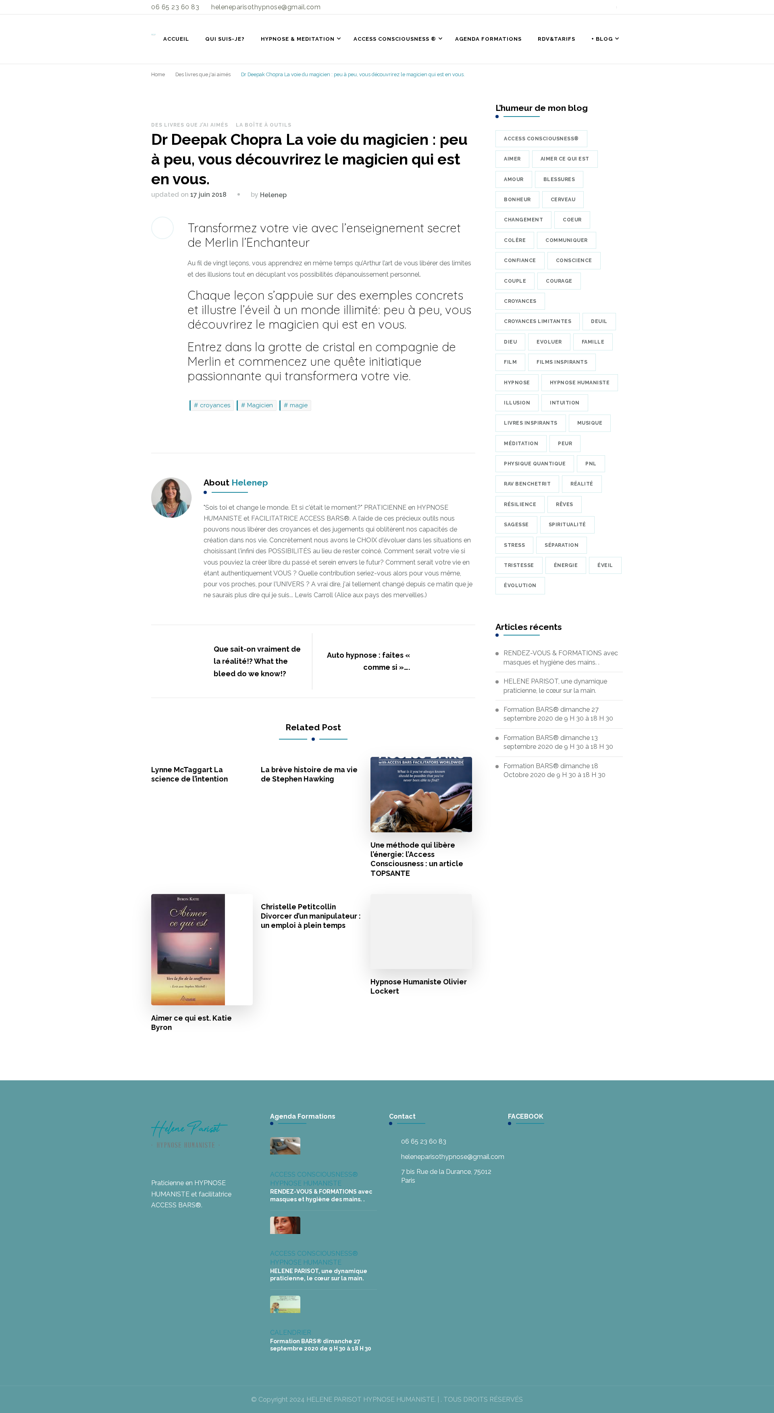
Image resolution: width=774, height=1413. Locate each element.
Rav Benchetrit (527, 484)
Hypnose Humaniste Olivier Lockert (418, 986)
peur (565, 443)
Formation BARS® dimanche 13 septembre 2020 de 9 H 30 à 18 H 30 (558, 742)
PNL (591, 464)
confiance (520, 260)
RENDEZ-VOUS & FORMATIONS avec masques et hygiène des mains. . (561, 657)
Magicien (260, 405)
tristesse (519, 565)
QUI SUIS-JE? (225, 39)
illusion (517, 403)
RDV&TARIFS (556, 39)
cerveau (563, 199)
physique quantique (535, 464)
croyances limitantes (537, 321)
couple (515, 281)
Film (510, 362)
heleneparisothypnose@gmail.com (452, 1157)
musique (590, 423)
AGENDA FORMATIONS (488, 39)
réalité (581, 484)
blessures (559, 179)
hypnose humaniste (580, 383)
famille (593, 342)
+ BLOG (602, 39)
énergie (566, 565)
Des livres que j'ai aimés (189, 125)
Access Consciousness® (541, 139)
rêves (564, 504)
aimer (512, 159)
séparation (561, 545)
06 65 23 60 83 (423, 1141)
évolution (520, 585)
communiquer (566, 240)
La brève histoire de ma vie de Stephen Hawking (309, 774)
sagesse (516, 524)
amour (514, 179)
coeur (572, 220)
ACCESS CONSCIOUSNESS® (314, 1174)
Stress (514, 545)
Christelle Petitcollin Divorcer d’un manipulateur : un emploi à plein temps (311, 915)
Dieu (510, 342)
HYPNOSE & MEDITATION (298, 39)
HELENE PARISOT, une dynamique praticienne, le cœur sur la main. (555, 685)
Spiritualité (567, 524)
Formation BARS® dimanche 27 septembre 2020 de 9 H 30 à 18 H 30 (558, 714)
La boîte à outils (263, 125)
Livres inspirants (531, 423)
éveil (605, 565)
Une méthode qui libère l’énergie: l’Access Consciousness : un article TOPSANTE (416, 859)
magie (299, 405)
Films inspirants (562, 362)
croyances (215, 405)
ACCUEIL (176, 39)
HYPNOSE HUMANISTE (305, 1183)
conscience (574, 260)
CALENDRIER (290, 1332)
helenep (273, 195)
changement (523, 220)
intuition (565, 403)
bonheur (517, 199)
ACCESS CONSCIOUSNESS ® (395, 39)
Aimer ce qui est (565, 159)
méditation (521, 443)
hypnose (517, 383)
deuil (599, 321)
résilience (520, 504)
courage (559, 281)
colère (515, 240)
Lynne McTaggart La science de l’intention (189, 774)
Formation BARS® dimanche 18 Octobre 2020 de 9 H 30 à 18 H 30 (554, 770)
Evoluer (549, 342)
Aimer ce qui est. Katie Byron (191, 1023)
